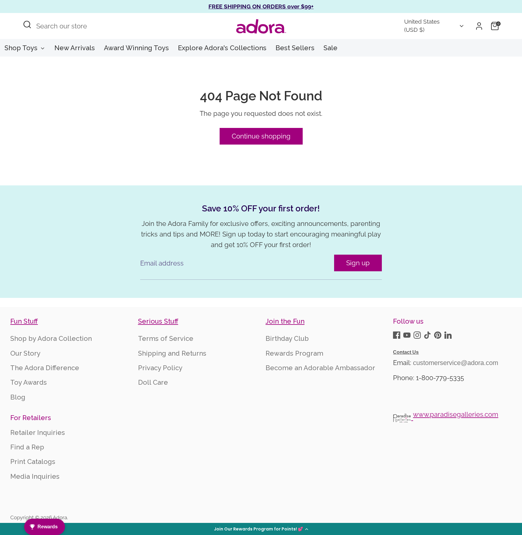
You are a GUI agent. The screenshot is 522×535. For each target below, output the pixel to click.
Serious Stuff (158, 321)
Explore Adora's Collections (222, 48)
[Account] (479, 26)
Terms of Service (165, 338)
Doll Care (153, 382)
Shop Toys (22, 48)
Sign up (358, 263)
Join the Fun (285, 321)
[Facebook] (396, 335)
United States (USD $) (422, 25)
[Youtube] (407, 335)
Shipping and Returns (172, 353)
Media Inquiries (35, 476)
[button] (261, 529)
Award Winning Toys (136, 48)
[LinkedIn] (448, 335)
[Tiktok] (427, 335)
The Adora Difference (44, 368)
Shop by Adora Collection (51, 338)
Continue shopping (261, 136)
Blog (17, 397)
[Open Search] (27, 24)
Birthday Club (287, 338)
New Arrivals (74, 48)
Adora (60, 517)
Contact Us (406, 352)
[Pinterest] (437, 335)
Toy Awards (28, 382)
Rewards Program (294, 353)
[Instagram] (417, 335)
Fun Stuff (24, 321)
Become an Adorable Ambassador (320, 368)
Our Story (25, 353)
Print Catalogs (32, 461)
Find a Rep (27, 447)
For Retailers (30, 418)
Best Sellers (295, 48)
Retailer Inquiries (37, 432)
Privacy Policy (160, 368)
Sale (330, 48)
